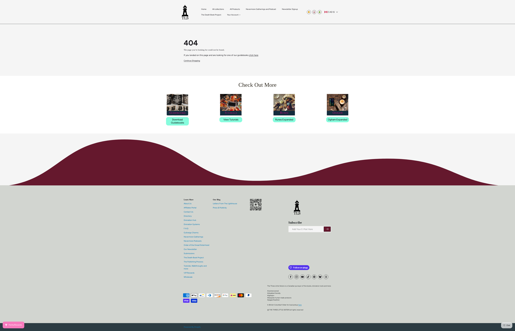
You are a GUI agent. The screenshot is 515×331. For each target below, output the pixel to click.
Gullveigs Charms (191, 233)
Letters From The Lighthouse (225, 203)
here (300, 305)
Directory (188, 216)
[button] (233, 15)
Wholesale (188, 277)
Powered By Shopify (192, 327)
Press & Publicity (220, 208)
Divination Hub (190, 220)
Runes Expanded (284, 119)
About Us (188, 203)
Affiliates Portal (190, 208)
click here (253, 55)
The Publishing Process (193, 262)
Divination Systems (192, 224)
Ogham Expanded (337, 119)
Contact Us (188, 212)
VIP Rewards (189, 273)
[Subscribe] (327, 229)
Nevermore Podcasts (193, 241)
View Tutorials (230, 119)
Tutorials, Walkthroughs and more (195, 267)
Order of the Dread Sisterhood (196, 245)
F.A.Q (186, 228)
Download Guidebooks (177, 121)
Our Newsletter (190, 249)
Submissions (189, 253)
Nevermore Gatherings (193, 237)
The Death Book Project (194, 257)
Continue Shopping (192, 61)
